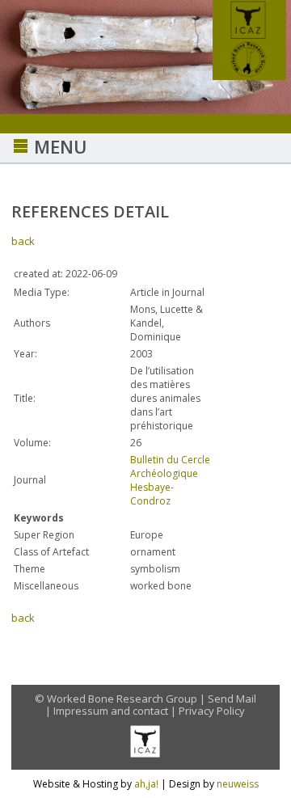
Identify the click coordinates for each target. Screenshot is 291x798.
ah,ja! (146, 784)
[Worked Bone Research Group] (249, 75)
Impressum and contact (110, 710)
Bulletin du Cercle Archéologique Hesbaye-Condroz (170, 480)
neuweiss (238, 784)
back (23, 241)
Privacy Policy (212, 710)
